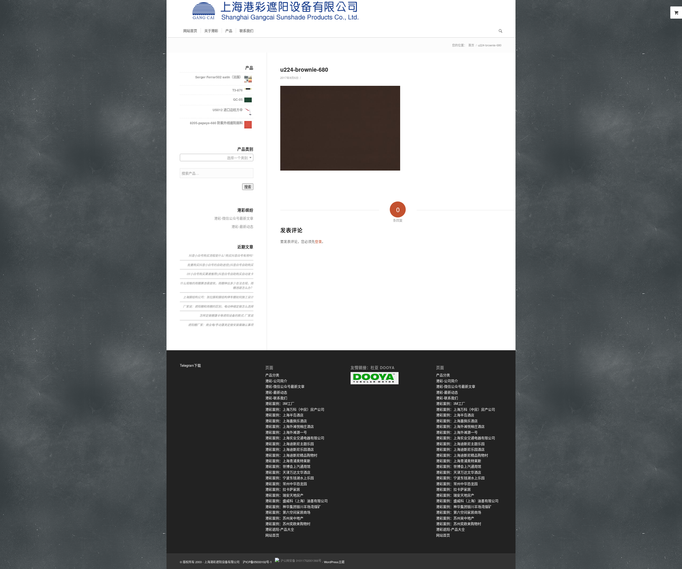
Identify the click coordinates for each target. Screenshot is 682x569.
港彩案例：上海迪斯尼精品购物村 (291, 455)
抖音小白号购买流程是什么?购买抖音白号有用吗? (221, 255)
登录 (318, 241)
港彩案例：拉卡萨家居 (282, 489)
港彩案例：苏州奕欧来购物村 (287, 523)
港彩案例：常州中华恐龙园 (286, 483)
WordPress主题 (334, 562)
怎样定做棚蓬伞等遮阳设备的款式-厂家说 (226, 315)
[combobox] (216, 157)
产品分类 (272, 374)
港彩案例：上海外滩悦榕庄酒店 (289, 426)
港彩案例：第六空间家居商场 (287, 512)
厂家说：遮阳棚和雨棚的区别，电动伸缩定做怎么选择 (218, 306)
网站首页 (272, 535)
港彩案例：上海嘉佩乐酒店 (286, 420)
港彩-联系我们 (276, 397)
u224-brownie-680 (304, 69)
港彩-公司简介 (276, 380)
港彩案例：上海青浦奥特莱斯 (287, 460)
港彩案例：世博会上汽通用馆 (287, 466)
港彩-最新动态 (242, 226)
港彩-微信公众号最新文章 (233, 218)
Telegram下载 (190, 365)
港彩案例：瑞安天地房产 (284, 495)
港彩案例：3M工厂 (279, 403)
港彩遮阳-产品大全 (279, 529)
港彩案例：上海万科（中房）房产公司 (294, 409)
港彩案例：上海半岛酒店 (284, 414)
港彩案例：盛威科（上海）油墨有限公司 (296, 500)
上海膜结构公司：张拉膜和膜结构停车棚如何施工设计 (218, 297)
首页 (471, 45)
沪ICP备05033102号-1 (257, 562)
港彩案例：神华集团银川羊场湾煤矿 (293, 506)
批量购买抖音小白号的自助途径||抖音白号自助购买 (220, 265)
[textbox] (216, 158)
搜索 (247, 187)
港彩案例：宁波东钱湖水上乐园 (289, 477)
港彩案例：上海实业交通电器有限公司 (294, 437)
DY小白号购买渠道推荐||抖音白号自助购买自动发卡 (220, 274)
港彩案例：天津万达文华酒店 (287, 472)
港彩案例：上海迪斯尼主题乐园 (289, 443)
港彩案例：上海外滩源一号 (286, 432)
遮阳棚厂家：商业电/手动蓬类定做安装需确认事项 (220, 325)
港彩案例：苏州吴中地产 (284, 517)
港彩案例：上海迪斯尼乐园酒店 (289, 449)
